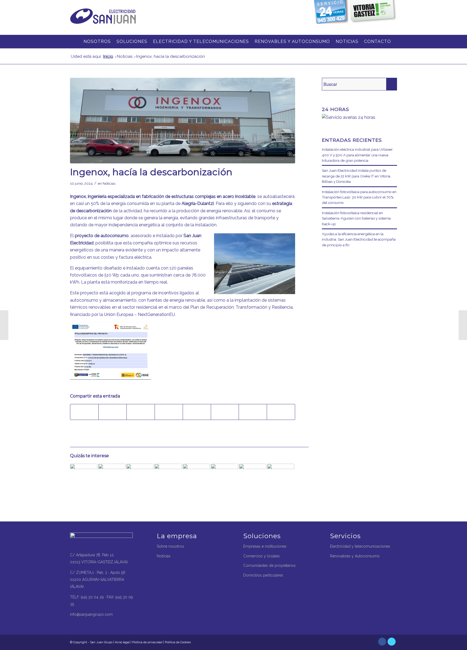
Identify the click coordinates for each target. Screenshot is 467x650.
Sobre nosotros (170, 546)
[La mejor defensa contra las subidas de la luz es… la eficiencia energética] (252, 477)
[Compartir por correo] (281, 412)
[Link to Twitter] (392, 642)
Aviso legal (122, 642)
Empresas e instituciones (264, 546)
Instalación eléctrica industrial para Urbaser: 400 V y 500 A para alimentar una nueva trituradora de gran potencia (357, 155)
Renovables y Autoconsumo (355, 556)
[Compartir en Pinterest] (141, 412)
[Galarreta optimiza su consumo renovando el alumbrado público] (83, 477)
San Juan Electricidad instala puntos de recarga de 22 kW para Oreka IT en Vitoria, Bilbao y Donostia (356, 176)
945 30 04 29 (92, 597)
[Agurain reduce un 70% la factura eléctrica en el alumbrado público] (140, 477)
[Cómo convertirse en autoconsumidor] (111, 477)
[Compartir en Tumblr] (197, 412)
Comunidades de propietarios (269, 565)
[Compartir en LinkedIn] (169, 412)
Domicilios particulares (263, 575)
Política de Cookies (178, 642)
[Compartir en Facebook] (84, 412)
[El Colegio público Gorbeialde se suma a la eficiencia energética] (463, 325)
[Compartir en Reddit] (253, 412)
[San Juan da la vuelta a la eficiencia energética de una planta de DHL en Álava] (196, 477)
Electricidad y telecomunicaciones (360, 546)
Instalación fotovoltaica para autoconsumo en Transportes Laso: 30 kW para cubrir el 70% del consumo (359, 197)
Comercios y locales (261, 556)
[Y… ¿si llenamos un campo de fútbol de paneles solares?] (168, 477)
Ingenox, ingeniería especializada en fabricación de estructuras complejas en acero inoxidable (162, 196)
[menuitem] (75, 41)
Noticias (109, 183)
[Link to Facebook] (382, 642)
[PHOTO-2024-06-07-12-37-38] (182, 120)
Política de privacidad (147, 642)
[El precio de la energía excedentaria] (280, 477)
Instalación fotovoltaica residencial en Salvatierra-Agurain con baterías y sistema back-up (356, 218)
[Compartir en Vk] (225, 412)
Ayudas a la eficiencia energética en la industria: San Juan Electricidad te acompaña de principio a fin (359, 239)
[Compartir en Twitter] (112, 412)
